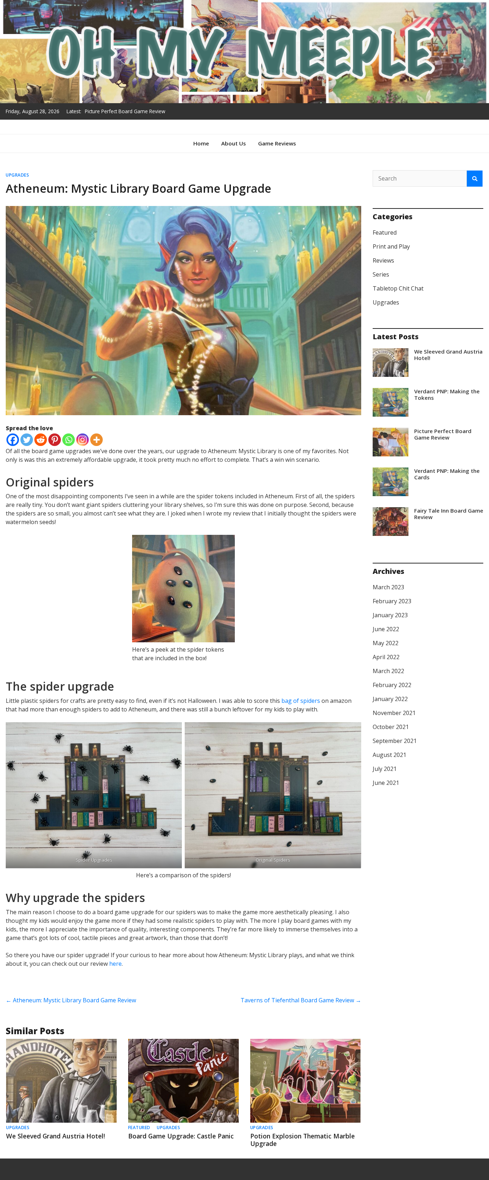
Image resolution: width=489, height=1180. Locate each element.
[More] (96, 439)
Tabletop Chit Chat (398, 288)
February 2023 (392, 601)
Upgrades (17, 175)
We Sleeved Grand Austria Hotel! (55, 1136)
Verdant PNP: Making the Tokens (447, 394)
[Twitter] (26, 439)
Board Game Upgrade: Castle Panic (181, 1136)
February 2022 (392, 685)
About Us (233, 143)
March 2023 (388, 587)
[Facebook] (12, 439)
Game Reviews (277, 143)
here (115, 964)
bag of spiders (300, 701)
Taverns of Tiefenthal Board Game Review (301, 1000)
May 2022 (385, 643)
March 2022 (388, 671)
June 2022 (386, 629)
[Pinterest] (54, 439)
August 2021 (389, 755)
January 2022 (390, 699)
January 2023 (390, 615)
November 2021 (394, 713)
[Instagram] (82, 439)
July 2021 (385, 769)
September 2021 (395, 741)
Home (201, 143)
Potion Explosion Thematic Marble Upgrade (302, 1140)
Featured (139, 1127)
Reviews (383, 260)
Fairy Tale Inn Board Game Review (448, 514)
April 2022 (386, 657)
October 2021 (391, 727)
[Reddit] (40, 439)
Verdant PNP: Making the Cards (120, 113)
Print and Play (391, 246)
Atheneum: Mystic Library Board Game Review (71, 1000)
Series (381, 274)
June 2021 (386, 783)
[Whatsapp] (68, 439)
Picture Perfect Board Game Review (442, 434)
